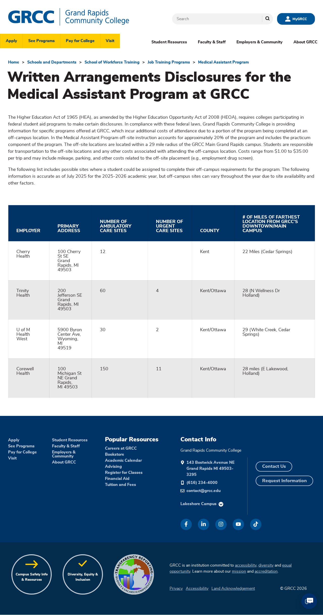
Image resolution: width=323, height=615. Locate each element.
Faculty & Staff (212, 42)
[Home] (83, 17)
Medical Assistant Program (223, 62)
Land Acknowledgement (233, 589)
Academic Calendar (123, 460)
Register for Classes (124, 473)
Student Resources (169, 42)
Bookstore (114, 454)
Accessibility (197, 589)
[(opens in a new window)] (186, 524)
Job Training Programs (169, 62)
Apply (11, 41)
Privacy (176, 589)
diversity (266, 565)
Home (13, 62)
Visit (110, 41)
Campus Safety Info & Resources (32, 577)
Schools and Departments (51, 62)
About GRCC (305, 42)
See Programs (41, 41)
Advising (113, 467)
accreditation (266, 571)
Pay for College (80, 41)
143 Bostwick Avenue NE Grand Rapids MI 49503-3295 (210, 468)
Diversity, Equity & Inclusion (83, 577)
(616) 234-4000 (202, 483)
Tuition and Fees (120, 485)
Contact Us (274, 466)
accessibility (245, 565)
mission (239, 571)
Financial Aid (117, 479)
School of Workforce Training (112, 62)
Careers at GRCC (121, 448)
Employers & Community (259, 42)
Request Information (284, 481)
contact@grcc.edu (203, 491)
